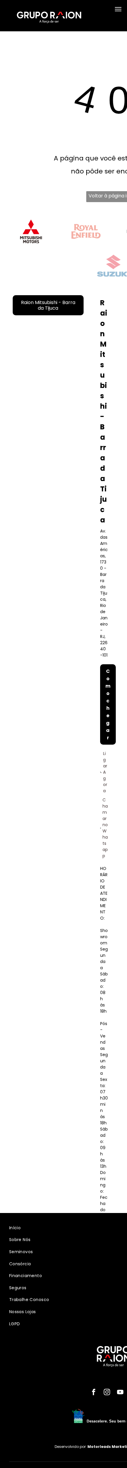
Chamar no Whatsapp (105, 828)
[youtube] (120, 1392)
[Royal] (86, 231)
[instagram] (107, 1392)
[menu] (118, 9)
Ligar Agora (105, 772)
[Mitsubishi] (31, 231)
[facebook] (93, 1392)
